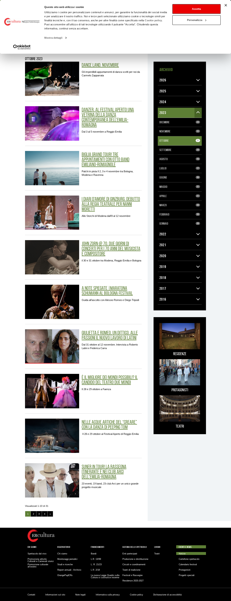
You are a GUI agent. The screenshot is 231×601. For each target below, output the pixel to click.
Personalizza (194, 20)
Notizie (182, 553)
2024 (162, 102)
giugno (179, 177)
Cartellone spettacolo (189, 559)
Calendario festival (188, 564)
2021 (162, 245)
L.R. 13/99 (96, 559)
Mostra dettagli (53, 37)
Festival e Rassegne (132, 575)
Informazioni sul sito (55, 594)
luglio (179, 168)
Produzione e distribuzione (135, 559)
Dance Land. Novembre (100, 65)
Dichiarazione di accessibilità (167, 594)
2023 (162, 113)
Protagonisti (184, 570)
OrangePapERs (65, 575)
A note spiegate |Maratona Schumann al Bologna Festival (107, 290)
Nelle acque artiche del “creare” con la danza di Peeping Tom (109, 424)
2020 (162, 256)
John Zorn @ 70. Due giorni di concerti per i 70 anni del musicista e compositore (111, 248)
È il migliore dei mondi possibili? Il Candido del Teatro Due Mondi (110, 379)
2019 (162, 267)
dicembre (179, 122)
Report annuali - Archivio (69, 570)
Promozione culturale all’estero (38, 565)
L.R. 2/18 (95, 570)
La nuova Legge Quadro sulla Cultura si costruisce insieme (105, 576)
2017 (162, 288)
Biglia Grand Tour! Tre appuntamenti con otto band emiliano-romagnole (105, 159)
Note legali (80, 594)
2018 (162, 278)
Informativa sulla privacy (108, 594)
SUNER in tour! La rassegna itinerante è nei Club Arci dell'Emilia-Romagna (104, 471)
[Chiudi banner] (226, 5)
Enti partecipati (129, 553)
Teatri (157, 553)
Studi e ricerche (65, 564)
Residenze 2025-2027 (133, 580)
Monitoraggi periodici (67, 559)
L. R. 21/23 (96, 564)
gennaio (179, 223)
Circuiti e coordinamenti (133, 564)
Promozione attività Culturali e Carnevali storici (41, 560)
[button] (198, 80)
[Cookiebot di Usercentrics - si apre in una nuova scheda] (22, 47)
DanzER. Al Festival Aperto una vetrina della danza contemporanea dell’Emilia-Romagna (108, 117)
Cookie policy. (154, 20)
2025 (162, 91)
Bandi (93, 553)
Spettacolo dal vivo (37, 553)
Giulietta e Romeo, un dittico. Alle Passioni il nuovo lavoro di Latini (110, 335)
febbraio (179, 214)
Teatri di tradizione (131, 570)
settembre (179, 150)
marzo (179, 205)
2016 (162, 299)
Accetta (196, 8)
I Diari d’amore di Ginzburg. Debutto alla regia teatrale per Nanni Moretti (111, 204)
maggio (179, 186)
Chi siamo (62, 553)
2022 (162, 234)
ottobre (179, 140)
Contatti (31, 594)
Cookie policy (136, 594)
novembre (179, 131)
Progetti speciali (186, 575)
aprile (179, 196)
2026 (162, 80)
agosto (179, 159)
